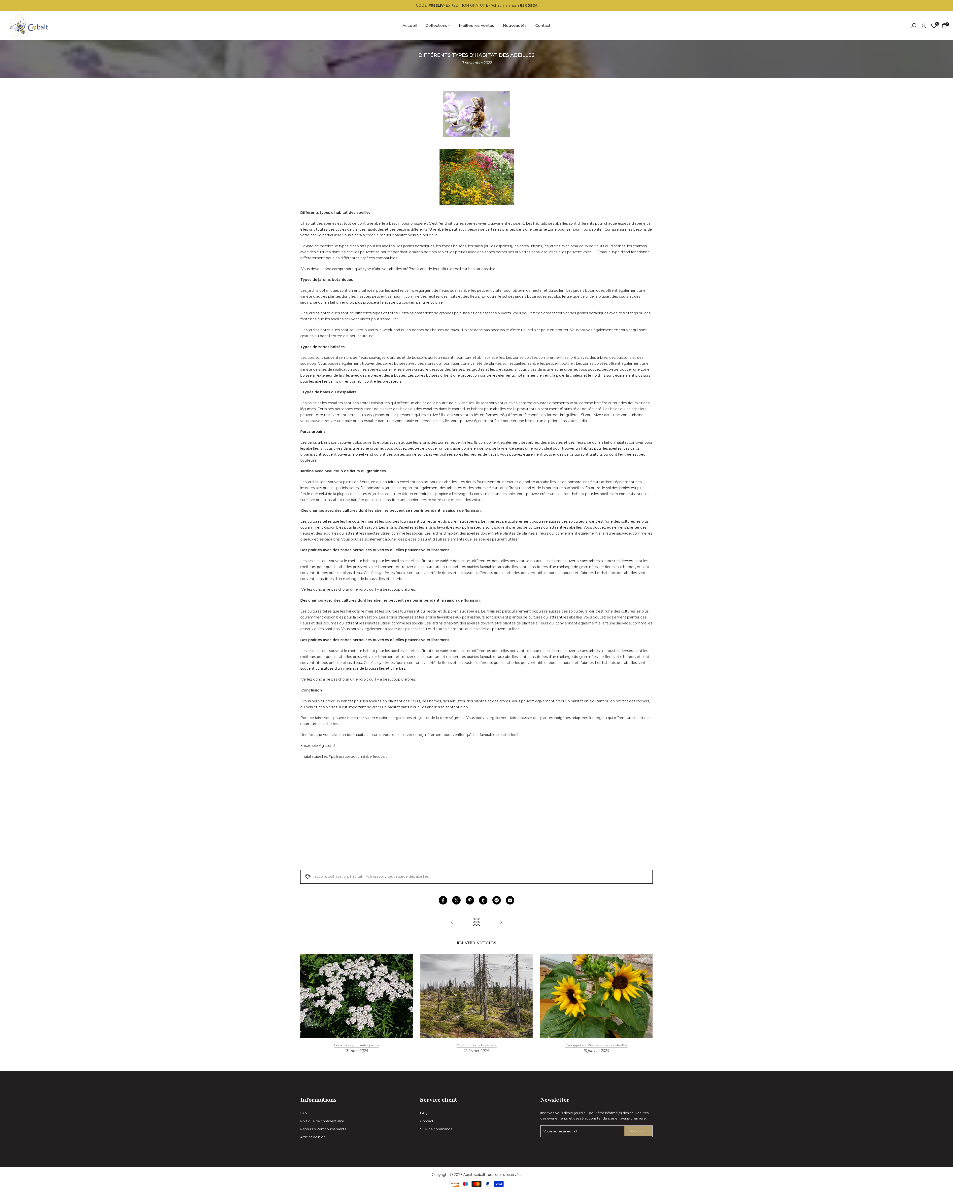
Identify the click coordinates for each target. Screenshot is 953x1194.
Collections (436, 25)
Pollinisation (375, 876)
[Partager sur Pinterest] (470, 900)
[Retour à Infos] (476, 922)
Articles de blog (313, 1137)
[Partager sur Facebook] (443, 900)
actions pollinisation (331, 876)
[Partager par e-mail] (510, 900)
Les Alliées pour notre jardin (356, 1045)
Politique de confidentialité (322, 1121)
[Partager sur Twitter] (456, 900)
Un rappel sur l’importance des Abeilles (596, 1045)
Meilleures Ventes (476, 25)
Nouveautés (515, 25)
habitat (356, 876)
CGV (303, 1113)
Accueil (410, 25)
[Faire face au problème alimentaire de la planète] (501, 922)
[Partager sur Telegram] (496, 900)
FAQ (423, 1113)
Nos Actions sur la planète (476, 1045)
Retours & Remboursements (323, 1129)
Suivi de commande (436, 1129)
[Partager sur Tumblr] (483, 900)
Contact (542, 25)
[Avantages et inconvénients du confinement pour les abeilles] (451, 922)
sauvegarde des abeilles (408, 876)
